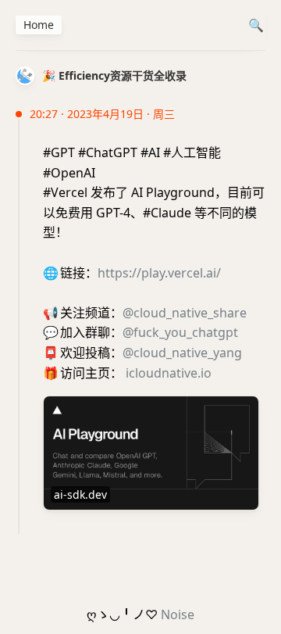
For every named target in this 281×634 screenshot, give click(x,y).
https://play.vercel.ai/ (159, 272)
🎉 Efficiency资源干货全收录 (114, 75)
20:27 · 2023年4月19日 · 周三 (102, 113)
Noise (177, 614)
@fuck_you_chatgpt (180, 332)
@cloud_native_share (185, 312)
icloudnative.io (169, 372)
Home (38, 24)
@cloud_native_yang (182, 352)
